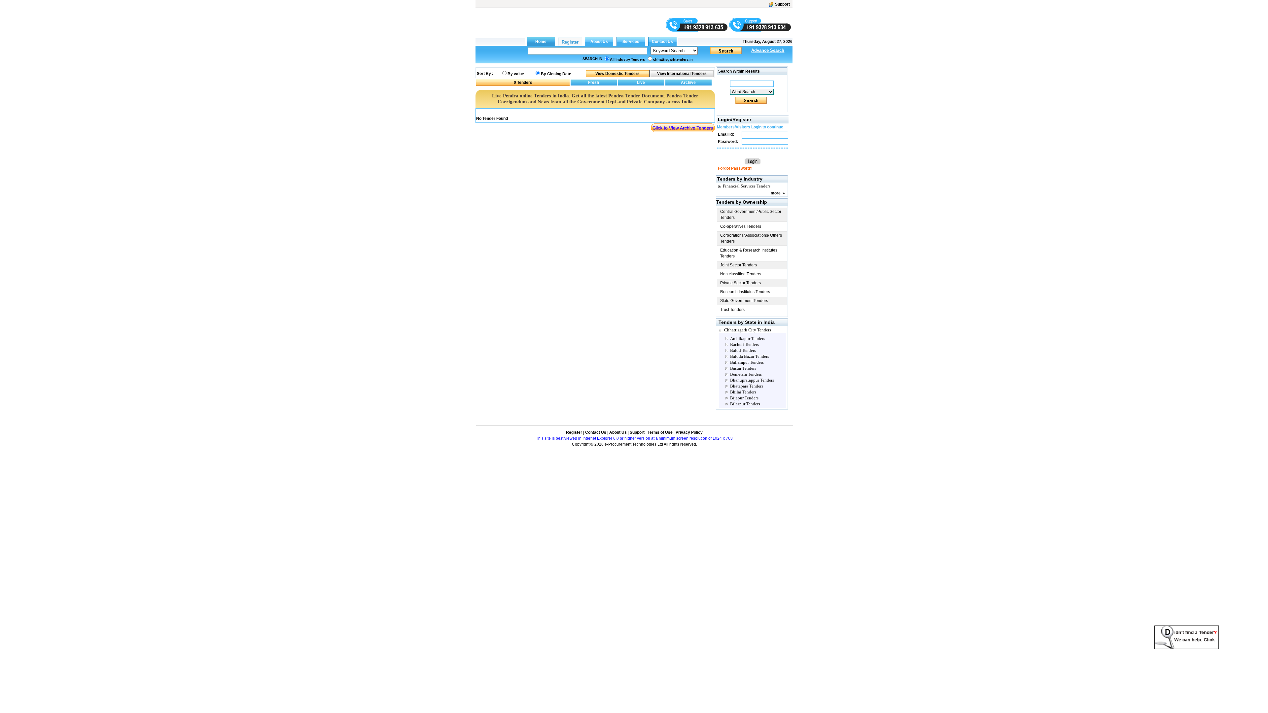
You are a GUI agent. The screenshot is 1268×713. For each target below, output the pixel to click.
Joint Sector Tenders (738, 265)
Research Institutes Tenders (745, 291)
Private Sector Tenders (740, 283)
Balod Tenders (743, 350)
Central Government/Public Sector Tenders (750, 214)
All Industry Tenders (627, 59)
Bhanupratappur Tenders (752, 380)
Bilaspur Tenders (745, 403)
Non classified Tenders (740, 274)
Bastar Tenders (743, 368)
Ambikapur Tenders (747, 338)
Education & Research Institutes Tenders (748, 253)
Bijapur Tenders (744, 397)
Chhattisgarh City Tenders (747, 329)
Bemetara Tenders (746, 374)
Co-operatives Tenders (740, 226)
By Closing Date (556, 74)
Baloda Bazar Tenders (749, 356)
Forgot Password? (735, 168)
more (776, 193)
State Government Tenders (744, 300)
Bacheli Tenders (744, 344)
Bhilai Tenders (743, 392)
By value (516, 74)
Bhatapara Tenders (746, 386)
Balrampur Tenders (747, 362)
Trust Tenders (732, 309)
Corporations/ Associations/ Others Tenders (751, 238)
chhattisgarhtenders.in (673, 59)
